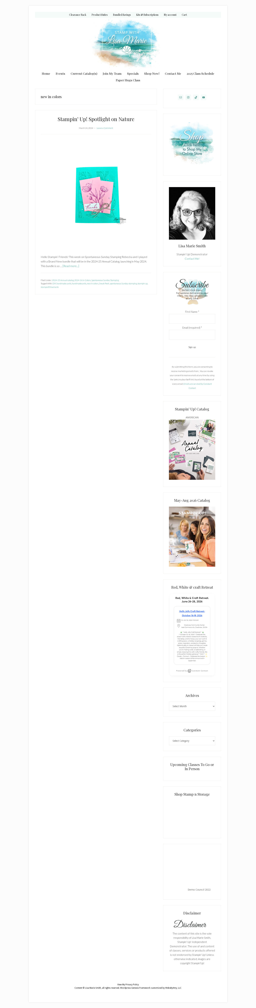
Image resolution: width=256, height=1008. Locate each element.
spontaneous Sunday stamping (123, 283)
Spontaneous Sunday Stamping (105, 280)
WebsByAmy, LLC (173, 988)
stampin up (143, 283)
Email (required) (192, 327)
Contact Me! (192, 258)
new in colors (92, 283)
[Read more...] (71, 266)
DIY (54, 283)
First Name (192, 311)
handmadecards (79, 283)
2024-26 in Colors (82, 280)
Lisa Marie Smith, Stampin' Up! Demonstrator (128, 44)
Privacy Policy (132, 984)
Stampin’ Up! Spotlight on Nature (96, 119)
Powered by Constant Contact (192, 671)
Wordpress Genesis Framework (135, 988)
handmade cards (64, 283)
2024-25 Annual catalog (63, 280)
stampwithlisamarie (50, 287)
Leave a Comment (105, 128)
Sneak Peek (104, 283)
